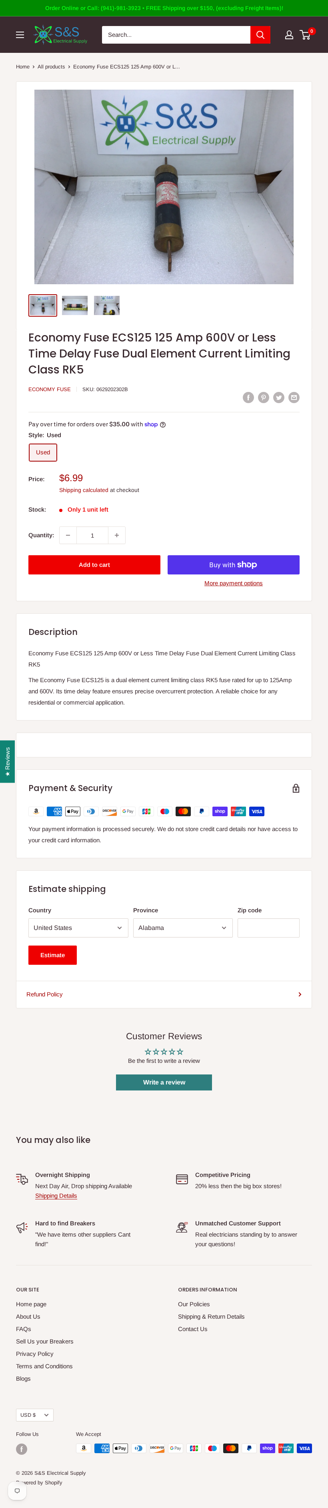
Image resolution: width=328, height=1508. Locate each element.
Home (23, 67)
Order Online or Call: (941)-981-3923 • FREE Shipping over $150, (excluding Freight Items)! (164, 8)
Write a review (164, 1082)
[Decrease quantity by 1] (68, 535)
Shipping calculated (83, 490)
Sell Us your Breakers (45, 1341)
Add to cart (94, 564)
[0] (305, 35)
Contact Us (193, 1328)
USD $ (28, 1415)
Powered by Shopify (39, 1483)
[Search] (260, 35)
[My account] (289, 34)
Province (145, 910)
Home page (31, 1304)
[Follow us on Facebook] (21, 1449)
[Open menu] (20, 35)
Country (39, 910)
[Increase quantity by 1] (116, 535)
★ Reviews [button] (7, 761)
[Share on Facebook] (248, 397)
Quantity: (41, 535)
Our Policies (194, 1304)
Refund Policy (44, 994)
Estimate (52, 955)
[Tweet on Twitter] (278, 397)
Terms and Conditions (44, 1366)
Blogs (23, 1378)
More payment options (233, 583)
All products (51, 67)
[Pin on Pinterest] (263, 397)
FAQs (23, 1328)
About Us (28, 1316)
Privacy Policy (35, 1353)
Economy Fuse (49, 389)
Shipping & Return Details (211, 1316)
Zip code (250, 910)
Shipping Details (56, 1195)
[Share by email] (294, 397)
